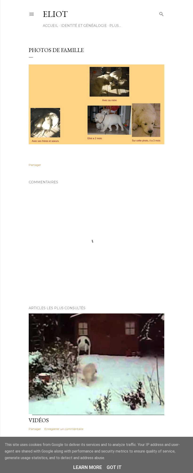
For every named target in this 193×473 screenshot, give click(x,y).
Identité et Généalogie (84, 26)
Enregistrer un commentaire (63, 429)
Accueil (50, 26)
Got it (114, 467)
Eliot (55, 14)
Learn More (87, 467)
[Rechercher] (161, 13)
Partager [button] (35, 165)
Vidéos (39, 420)
